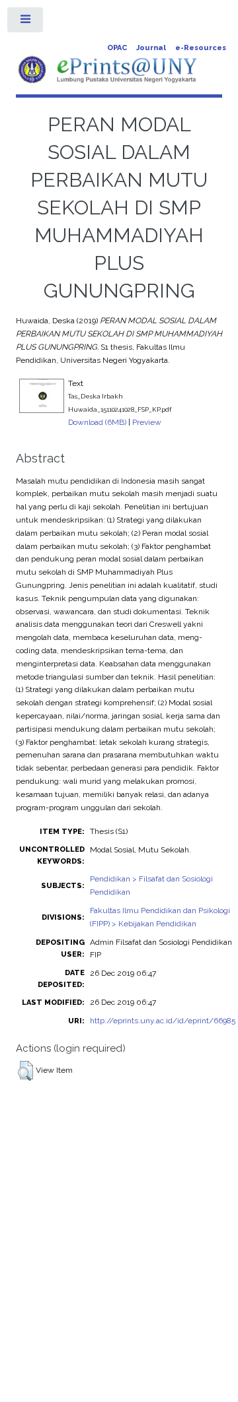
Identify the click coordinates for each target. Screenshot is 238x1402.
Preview (146, 422)
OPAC (117, 48)
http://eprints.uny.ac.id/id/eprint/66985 (162, 1020)
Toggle (26, 22)
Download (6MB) (97, 422)
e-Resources (200, 48)
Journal (151, 48)
